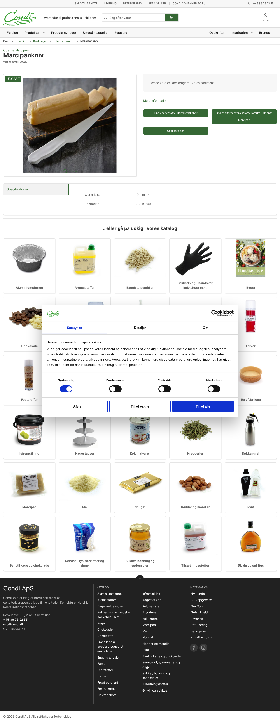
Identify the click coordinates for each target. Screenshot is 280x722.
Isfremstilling (29, 453)
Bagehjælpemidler (140, 287)
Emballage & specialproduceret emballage (110, 646)
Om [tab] (205, 328)
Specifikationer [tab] (17, 189)
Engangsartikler (108, 657)
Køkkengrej (40, 41)
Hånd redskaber (64, 41)
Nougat (140, 507)
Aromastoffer (85, 287)
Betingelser (157, 3)
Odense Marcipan (16, 50)
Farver (251, 346)
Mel (85, 507)
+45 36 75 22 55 (15, 619)
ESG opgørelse (201, 600)
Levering (110, 3)
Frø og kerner (107, 688)
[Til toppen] (140, 579)
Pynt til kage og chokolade (29, 565)
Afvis (77, 406)
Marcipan (29, 507)
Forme (101, 676)
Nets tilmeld (199, 612)
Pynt (250, 507)
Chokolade (29, 346)
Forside (22, 41)
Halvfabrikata (251, 399)
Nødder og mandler (195, 507)
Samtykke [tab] (74, 328)
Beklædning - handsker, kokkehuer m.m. (114, 614)
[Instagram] (203, 648)
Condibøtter (105, 636)
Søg (172, 17)
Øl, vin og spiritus (251, 565)
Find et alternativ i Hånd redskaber (176, 113)
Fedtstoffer (29, 399)
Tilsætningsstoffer (195, 565)
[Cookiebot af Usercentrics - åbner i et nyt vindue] (214, 313)
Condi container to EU (189, 3)
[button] (34, 32)
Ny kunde (198, 593)
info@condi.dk (13, 624)
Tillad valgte (140, 406)
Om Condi (198, 606)
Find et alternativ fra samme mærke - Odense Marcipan (244, 116)
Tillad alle (203, 406)
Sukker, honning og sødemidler (156, 675)
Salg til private (86, 3)
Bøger (250, 287)
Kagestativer (84, 453)
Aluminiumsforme (29, 287)
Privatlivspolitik (201, 637)
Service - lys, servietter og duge (161, 664)
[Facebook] (194, 648)
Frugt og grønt (107, 682)
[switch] (115, 388)
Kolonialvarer (140, 453)
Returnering (132, 3)
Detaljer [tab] (140, 328)
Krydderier (195, 453)
